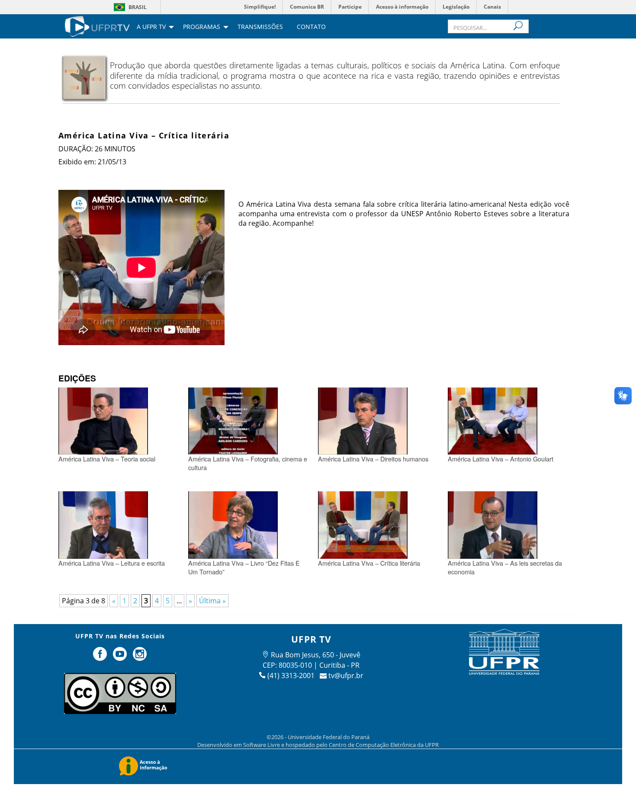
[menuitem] (97, 25)
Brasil (137, 7)
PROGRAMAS (201, 27)
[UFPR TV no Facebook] (101, 657)
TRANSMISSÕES (260, 27)
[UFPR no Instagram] (140, 657)
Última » (212, 600)
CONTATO (311, 27)
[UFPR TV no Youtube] (121, 657)
